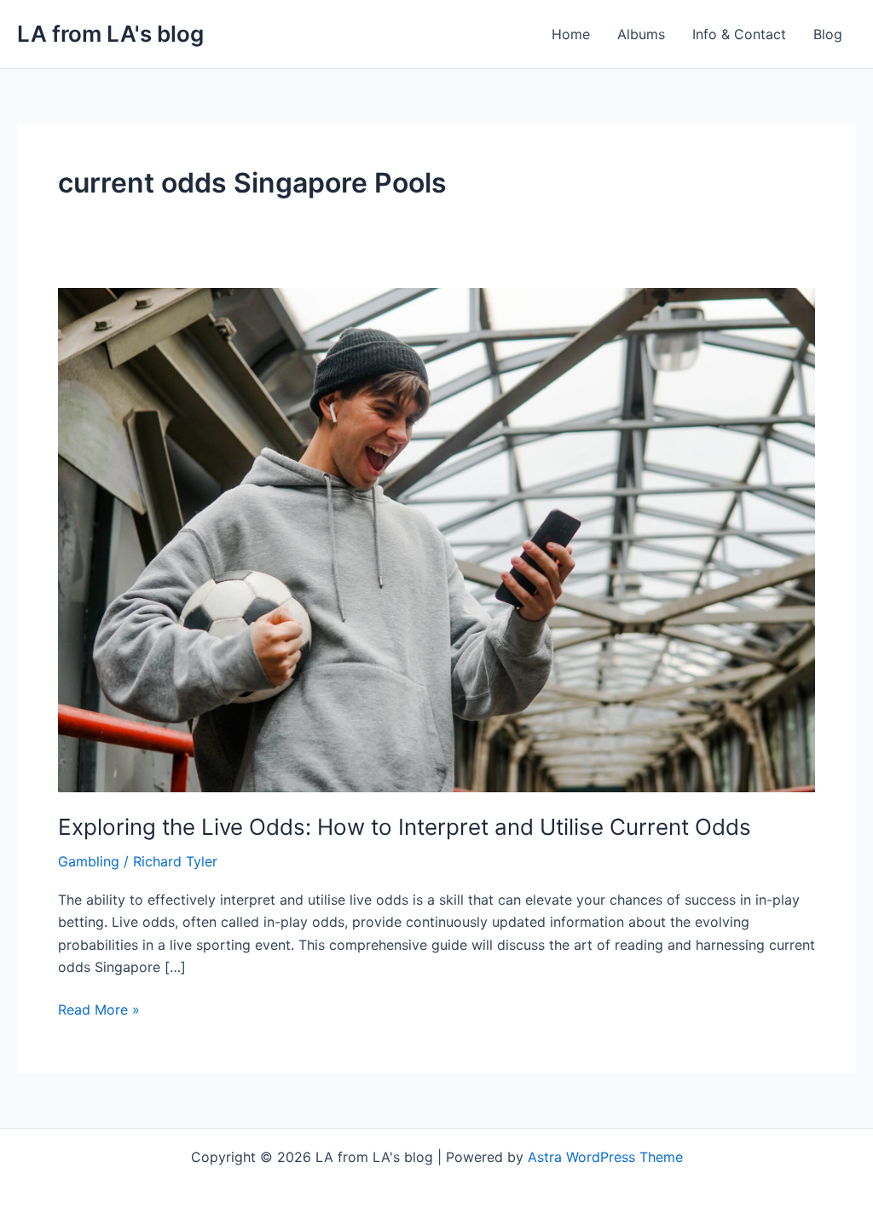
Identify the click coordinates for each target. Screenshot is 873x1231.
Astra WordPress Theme (605, 1156)
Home (571, 34)
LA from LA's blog (110, 33)
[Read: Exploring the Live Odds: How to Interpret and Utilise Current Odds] (436, 538)
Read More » (99, 1008)
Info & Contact (739, 34)
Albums (641, 34)
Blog (827, 34)
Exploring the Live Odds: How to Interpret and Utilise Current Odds (404, 827)
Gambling (88, 861)
